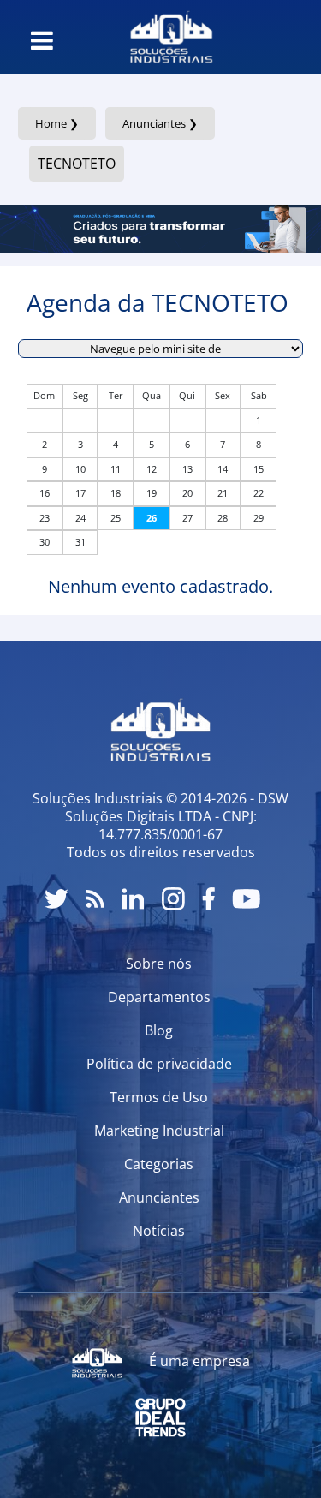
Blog (159, 1030)
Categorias (158, 1164)
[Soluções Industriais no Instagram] (173, 898)
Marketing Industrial (159, 1130)
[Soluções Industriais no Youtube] (246, 899)
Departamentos (159, 997)
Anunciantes (159, 1197)
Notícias (159, 1230)
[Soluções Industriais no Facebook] (208, 898)
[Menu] (42, 40)
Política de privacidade (159, 1063)
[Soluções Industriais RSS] (95, 899)
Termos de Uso (159, 1097)
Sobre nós (159, 963)
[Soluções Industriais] (171, 37)
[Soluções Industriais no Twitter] (56, 899)
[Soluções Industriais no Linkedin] (133, 899)
